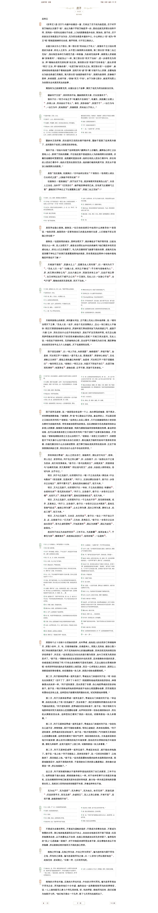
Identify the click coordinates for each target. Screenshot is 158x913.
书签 (102, 2)
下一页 (79, 903)
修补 (109, 2)
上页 (113, 903)
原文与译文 (79, 14)
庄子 (79, 8)
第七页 (79, 11)
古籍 (49, 2)
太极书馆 (44, 2)
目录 (106, 2)
